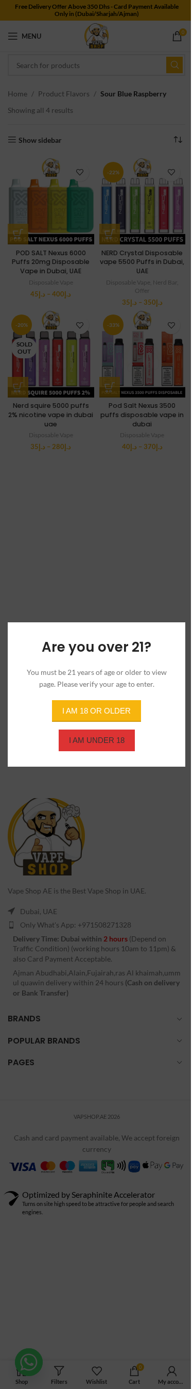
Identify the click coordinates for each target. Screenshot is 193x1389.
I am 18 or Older (96, 710)
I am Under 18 (97, 740)
